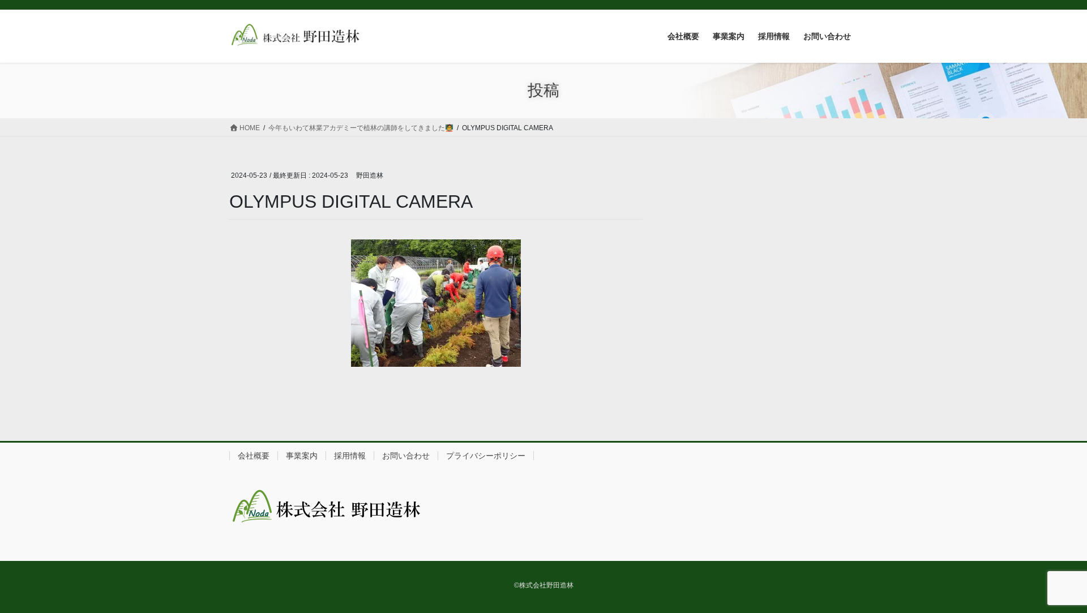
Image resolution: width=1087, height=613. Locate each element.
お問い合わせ (406, 455)
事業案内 (302, 455)
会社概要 (253, 455)
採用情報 (350, 455)
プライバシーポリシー (485, 455)
